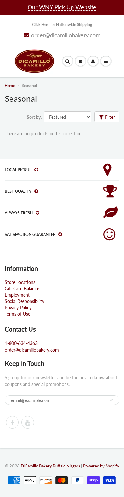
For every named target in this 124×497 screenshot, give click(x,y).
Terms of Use (17, 314)
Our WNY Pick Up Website (62, 6)
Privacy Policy (18, 307)
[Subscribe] (111, 400)
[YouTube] (27, 422)
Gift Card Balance (22, 288)
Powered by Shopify (101, 465)
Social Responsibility (24, 301)
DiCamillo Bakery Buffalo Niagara (50, 465)
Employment (17, 295)
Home (10, 85)
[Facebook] (12, 422)
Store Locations (20, 282)
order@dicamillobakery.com (65, 34)
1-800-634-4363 (21, 343)
